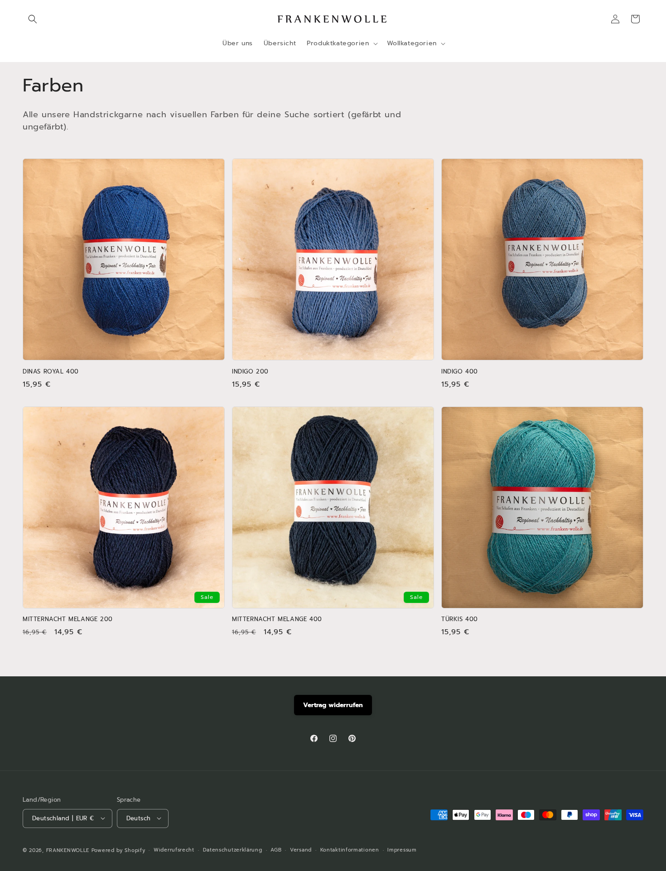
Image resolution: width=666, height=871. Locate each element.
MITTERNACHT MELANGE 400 (277, 619)
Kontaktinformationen (349, 849)
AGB (275, 849)
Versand (301, 849)
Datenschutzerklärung (232, 849)
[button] (33, 19)
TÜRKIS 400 (459, 619)
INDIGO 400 (459, 372)
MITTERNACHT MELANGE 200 (68, 619)
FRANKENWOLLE (67, 850)
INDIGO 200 (250, 372)
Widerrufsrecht (174, 849)
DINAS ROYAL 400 (51, 372)
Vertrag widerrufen (333, 705)
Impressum (401, 849)
